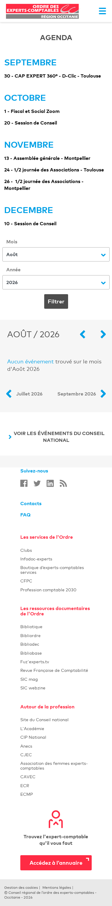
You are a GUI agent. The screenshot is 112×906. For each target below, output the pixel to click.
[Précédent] (85, 334)
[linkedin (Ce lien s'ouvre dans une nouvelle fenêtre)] (50, 483)
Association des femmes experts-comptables (54, 765)
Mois (11, 242)
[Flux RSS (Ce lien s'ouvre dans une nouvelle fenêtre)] (63, 483)
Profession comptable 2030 (48, 589)
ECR (24, 785)
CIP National (56, 737)
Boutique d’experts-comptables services (52, 569)
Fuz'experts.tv (56, 661)
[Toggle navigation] (102, 11)
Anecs (56, 746)
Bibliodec (56, 644)
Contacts (31, 503)
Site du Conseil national (44, 719)
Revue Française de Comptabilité (56, 670)
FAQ (25, 515)
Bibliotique (56, 626)
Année (13, 269)
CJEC (56, 754)
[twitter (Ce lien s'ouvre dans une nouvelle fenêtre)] (37, 483)
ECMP (56, 794)
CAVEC (28, 776)
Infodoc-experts (56, 558)
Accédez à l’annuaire (56, 862)
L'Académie (56, 728)
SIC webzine (32, 687)
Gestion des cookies (21, 887)
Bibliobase (56, 653)
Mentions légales (56, 887)
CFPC (26, 580)
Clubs (56, 550)
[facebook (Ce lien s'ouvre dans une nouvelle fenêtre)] (23, 483)
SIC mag (29, 679)
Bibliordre (56, 635)
